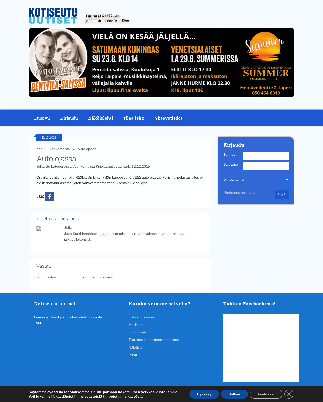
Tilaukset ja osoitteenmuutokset (154, 340)
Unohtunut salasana (239, 193)
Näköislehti (100, 118)
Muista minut (233, 180)
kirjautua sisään (69, 277)
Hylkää (234, 394)
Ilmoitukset (137, 332)
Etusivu (42, 118)
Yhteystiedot (168, 118)
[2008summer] (161, 99)
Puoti (133, 355)
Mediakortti (137, 325)
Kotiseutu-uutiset (142, 317)
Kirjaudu (69, 118)
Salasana (230, 164)
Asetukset (266, 394)
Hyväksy (204, 394)
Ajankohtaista (59, 149)
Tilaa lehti (134, 118)
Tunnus (229, 154)
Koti (39, 149)
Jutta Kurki (122, 166)
